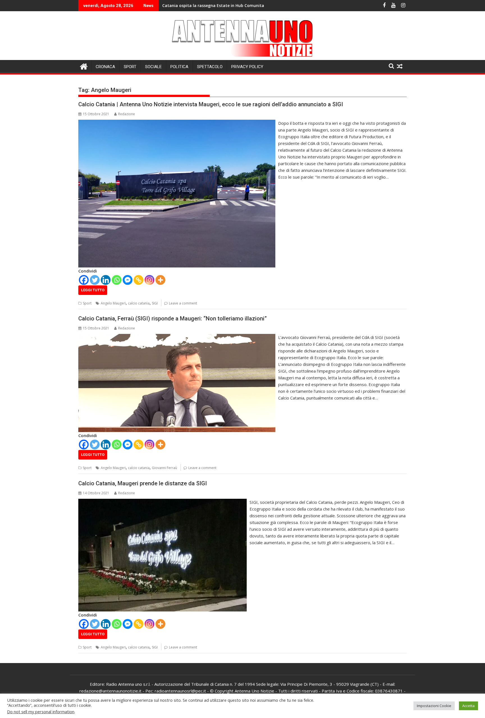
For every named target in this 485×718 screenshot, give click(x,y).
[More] (160, 280)
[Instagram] (149, 280)
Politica (179, 66)
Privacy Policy (247, 66)
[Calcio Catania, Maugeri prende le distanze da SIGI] (162, 502)
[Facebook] (84, 280)
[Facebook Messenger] (127, 280)
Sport (130, 66)
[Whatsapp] (117, 280)
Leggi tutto (92, 290)
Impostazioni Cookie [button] (434, 705)
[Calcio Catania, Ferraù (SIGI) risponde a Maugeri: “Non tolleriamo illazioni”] (176, 337)
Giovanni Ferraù (164, 467)
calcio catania (139, 303)
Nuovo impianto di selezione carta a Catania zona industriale (223, 5)
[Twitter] (95, 280)
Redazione (126, 114)
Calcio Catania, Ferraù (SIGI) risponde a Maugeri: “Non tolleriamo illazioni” (172, 318)
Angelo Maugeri (113, 303)
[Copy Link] (138, 280)
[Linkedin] (106, 280)
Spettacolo (210, 66)
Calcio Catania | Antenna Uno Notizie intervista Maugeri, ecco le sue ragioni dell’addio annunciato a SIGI (210, 104)
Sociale (153, 66)
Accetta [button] (468, 705)
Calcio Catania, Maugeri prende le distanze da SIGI (142, 483)
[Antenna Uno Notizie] (242, 56)
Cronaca (105, 66)
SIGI (155, 303)
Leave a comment (183, 303)
